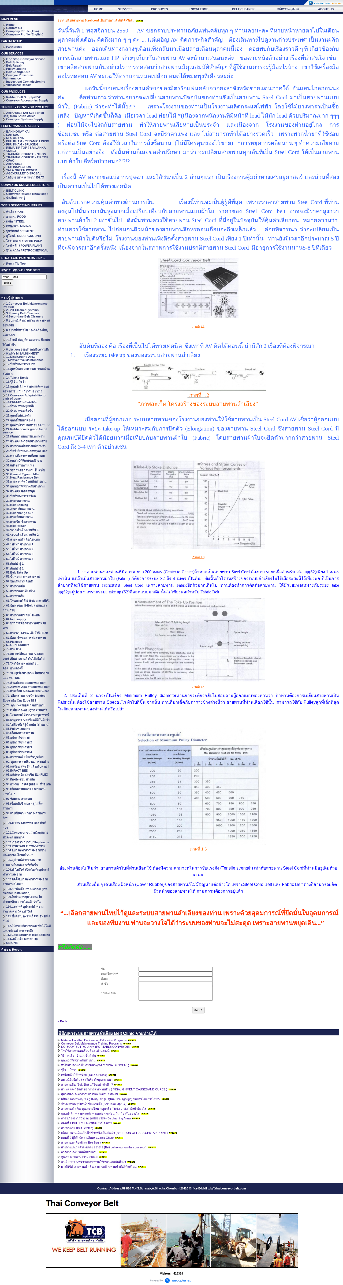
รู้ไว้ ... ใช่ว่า (68, 1070)
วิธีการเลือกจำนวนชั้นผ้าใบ (78, 1055)
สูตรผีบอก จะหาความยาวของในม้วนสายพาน (89, 1094)
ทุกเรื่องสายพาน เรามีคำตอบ (79, 1157)
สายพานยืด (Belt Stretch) (77, 1128)
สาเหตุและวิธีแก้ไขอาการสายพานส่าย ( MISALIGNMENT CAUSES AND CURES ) (114, 1089)
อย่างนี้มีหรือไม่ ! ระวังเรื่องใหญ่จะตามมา (87, 1079)
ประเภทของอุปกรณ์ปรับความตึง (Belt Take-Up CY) (93, 1103)
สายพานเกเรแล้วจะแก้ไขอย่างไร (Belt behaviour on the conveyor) (104, 1147)
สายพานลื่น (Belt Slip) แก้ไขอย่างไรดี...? (87, 1084)
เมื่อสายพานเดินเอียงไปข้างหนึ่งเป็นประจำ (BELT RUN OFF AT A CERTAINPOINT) (114, 1132)
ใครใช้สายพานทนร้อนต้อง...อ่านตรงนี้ (85, 1050)
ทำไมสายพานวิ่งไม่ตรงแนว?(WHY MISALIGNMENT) (95, 1065)
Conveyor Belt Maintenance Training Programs (91, 1043)
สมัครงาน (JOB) (288, 8)
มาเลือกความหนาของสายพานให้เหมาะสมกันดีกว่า (93, 1161)
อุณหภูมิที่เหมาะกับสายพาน (78, 1060)
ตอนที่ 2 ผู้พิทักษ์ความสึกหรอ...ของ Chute (87, 1137)
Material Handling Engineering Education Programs (94, 1040)
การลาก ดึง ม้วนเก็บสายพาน (79, 1152)
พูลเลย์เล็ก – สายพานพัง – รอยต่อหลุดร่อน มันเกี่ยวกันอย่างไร (100, 1113)
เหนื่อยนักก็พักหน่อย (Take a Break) (84, 1074)
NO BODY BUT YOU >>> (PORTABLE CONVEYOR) (95, 1046)
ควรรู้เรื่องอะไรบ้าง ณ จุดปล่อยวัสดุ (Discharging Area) (96, 1118)
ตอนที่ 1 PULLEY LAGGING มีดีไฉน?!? (86, 1123)
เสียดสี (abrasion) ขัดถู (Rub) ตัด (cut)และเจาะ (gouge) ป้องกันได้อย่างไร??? (110, 1099)
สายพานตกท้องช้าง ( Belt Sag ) (81, 1142)
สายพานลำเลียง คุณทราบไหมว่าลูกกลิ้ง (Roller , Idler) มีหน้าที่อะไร (103, 1108)
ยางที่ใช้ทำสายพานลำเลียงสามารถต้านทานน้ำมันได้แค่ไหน (99, 1166)
